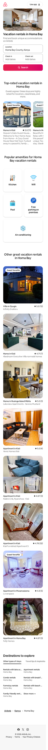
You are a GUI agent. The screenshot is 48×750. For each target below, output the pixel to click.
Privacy (9, 737)
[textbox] (13, 59)
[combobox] (23, 50)
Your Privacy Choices (31, 737)
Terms (17, 737)
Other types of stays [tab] (12, 661)
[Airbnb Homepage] (5, 4)
